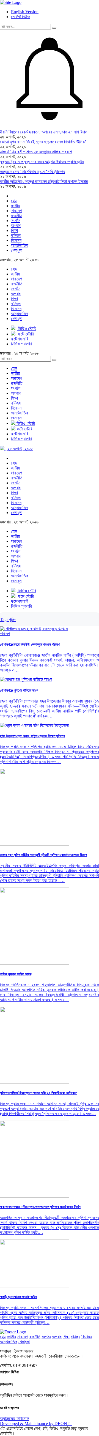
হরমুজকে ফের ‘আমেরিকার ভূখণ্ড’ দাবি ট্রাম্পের (32, 171)
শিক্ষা (14, 230)
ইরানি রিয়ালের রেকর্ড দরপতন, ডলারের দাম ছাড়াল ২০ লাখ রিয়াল (43, 132)
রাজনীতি (16, 215)
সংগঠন (15, 220)
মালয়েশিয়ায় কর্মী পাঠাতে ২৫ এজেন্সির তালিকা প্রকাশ (36, 151)
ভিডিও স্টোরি (25, 423)
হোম (14, 200)
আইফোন (22, 1418)
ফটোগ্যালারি (19, 434)
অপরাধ (16, 225)
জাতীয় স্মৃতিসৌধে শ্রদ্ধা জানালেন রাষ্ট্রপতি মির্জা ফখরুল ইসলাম (44, 181)
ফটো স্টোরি (23, 429)
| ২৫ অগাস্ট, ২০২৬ (18, 448)
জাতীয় (15, 205)
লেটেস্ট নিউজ (20, 16)
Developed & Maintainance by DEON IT (36, 1423)
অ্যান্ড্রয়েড (8, 1418)
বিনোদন (16, 240)
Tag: (8, 619)
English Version (24, 11)
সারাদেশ (16, 210)
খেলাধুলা (16, 250)
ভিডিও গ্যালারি (21, 438)
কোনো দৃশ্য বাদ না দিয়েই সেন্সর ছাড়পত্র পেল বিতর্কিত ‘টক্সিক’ (43, 142)
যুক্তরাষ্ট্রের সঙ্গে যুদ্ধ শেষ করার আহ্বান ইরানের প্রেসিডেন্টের (42, 161)
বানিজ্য (16, 235)
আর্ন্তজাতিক (19, 245)
